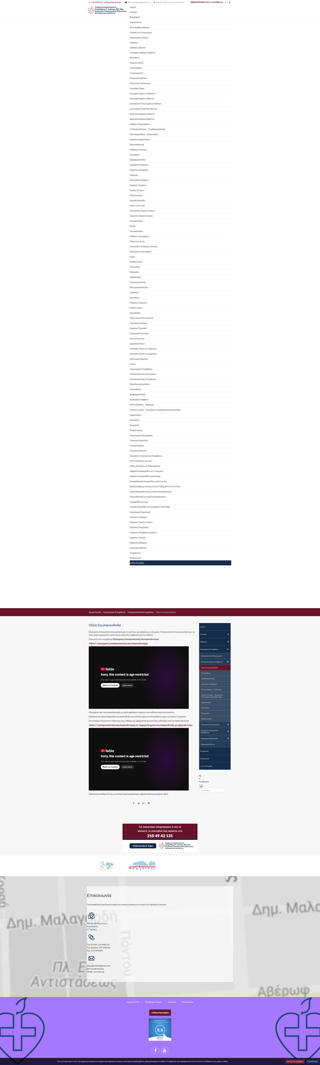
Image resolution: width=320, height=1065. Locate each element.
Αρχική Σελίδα (95, 612)
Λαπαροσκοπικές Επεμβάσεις (141, 612)
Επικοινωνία (187, 1002)
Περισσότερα (312, 1061)
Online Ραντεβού (160, 1012)
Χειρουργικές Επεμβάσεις (114, 612)
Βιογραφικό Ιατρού (154, 1002)
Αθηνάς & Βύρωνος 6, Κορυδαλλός (170, 2)
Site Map (172, 1002)
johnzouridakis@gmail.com (139, 2)
